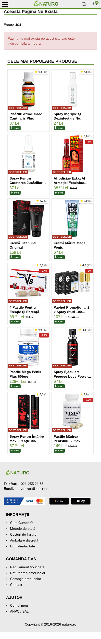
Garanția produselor (25, 579)
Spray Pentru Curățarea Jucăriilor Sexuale (26, 182)
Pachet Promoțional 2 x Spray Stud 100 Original (71, 311)
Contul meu (19, 605)
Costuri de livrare (23, 534)
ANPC (14, 611)
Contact (16, 585)
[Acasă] (53, 4)
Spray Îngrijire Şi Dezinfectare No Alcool (67, 118)
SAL (25, 611)
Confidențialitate (22, 546)
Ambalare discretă (24, 540)
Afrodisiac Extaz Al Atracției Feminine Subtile (69, 182)
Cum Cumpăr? (21, 523)
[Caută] (83, 4)
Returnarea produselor (27, 573)
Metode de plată (22, 528)
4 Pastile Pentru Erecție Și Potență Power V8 (24, 311)
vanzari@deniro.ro (35, 489)
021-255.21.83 (32, 484)
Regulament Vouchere (27, 567)
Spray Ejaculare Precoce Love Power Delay (71, 376)
